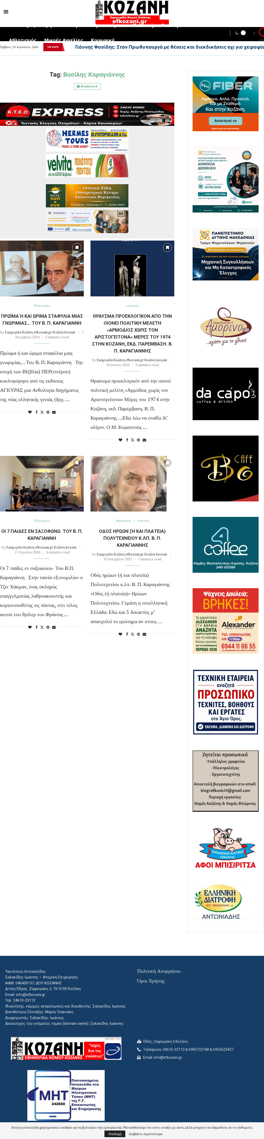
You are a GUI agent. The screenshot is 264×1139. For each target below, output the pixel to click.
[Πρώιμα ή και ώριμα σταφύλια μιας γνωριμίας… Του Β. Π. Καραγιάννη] (42, 268)
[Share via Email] (54, 412)
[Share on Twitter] (42, 412)
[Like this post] (30, 412)
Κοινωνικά (102, 40)
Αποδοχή (114, 1133)
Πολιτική (143, 25)
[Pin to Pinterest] (48, 412)
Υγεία (79, 25)
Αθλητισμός (23, 40)
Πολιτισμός (22, 25)
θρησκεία (54, 25)
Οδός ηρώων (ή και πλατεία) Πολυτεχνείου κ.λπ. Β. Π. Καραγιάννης (132, 538)
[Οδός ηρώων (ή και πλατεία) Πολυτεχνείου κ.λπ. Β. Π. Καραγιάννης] (132, 484)
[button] (68, 47)
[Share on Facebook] (37, 412)
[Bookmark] (76, 247)
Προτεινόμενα (109, 25)
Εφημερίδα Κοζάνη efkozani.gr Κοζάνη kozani (40, 332)
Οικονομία (172, 25)
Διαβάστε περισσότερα (145, 1134)
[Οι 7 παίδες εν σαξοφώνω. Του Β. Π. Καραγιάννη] (42, 484)
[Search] (261, 33)
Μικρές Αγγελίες (63, 40)
